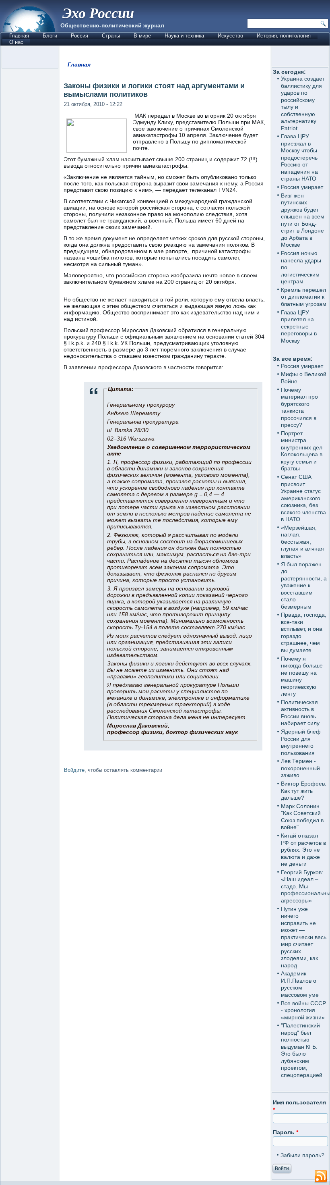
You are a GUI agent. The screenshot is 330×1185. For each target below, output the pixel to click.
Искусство (230, 36)
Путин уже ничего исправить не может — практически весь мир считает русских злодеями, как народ (303, 937)
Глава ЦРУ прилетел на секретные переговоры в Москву (299, 326)
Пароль (285, 1132)
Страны (111, 36)
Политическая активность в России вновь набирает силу (300, 713)
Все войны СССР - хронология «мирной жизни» (303, 1010)
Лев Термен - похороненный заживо (300, 768)
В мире (142, 36)
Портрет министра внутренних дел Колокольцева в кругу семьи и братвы (301, 451)
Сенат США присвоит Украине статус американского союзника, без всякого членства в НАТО (303, 498)
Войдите (74, 770)
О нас (16, 42)
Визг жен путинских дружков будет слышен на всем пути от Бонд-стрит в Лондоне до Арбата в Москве (302, 220)
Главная (19, 36)
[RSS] (320, 1176)
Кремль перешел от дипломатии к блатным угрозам (303, 297)
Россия (79, 36)
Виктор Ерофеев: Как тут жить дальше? (303, 790)
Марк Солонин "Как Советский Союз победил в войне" (302, 817)
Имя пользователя (299, 1106)
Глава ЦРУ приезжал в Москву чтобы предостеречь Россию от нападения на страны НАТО (299, 157)
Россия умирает (302, 187)
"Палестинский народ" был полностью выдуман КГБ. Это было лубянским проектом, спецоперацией (301, 1050)
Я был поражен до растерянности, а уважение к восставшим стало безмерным (304, 585)
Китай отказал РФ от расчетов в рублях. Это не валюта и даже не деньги (303, 849)
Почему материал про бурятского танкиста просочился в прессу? (299, 407)
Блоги (50, 36)
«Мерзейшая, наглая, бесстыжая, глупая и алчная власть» (302, 541)
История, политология (284, 36)
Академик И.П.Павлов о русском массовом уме (300, 984)
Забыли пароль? (302, 1155)
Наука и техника (184, 36)
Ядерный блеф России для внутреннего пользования (301, 742)
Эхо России (98, 12)
